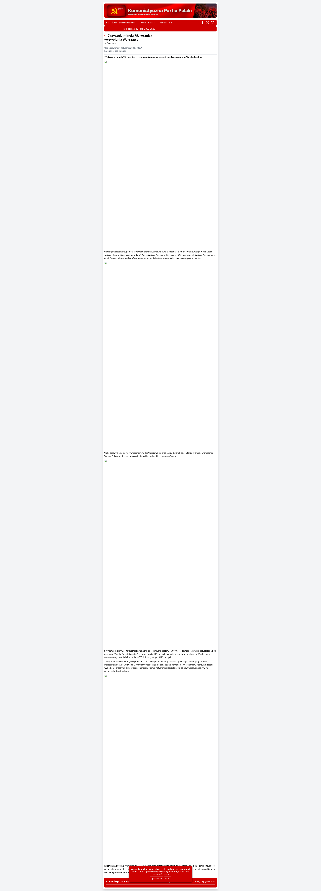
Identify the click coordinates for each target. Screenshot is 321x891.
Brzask (151, 22)
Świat (114, 22)
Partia (143, 22)
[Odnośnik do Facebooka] (202, 22)
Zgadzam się (156, 878)
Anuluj (168, 878)
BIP (170, 22)
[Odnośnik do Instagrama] (212, 22)
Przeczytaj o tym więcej (160, 874)
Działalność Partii (127, 22)
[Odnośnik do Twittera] (207, 22)
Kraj (108, 22)
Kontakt (163, 22)
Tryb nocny (111, 43)
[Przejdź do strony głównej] (160, 11)
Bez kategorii (121, 51)
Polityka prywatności (205, 881)
